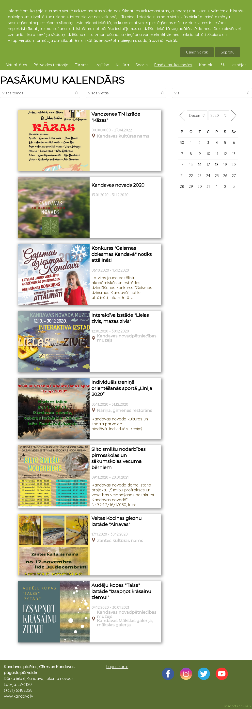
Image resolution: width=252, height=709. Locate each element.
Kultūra (122, 64)
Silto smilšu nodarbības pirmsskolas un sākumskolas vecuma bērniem (119, 458)
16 (199, 164)
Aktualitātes (16, 64)
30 (182, 142)
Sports (142, 64)
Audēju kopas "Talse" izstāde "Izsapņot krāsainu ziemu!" (121, 591)
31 (208, 186)
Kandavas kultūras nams (123, 136)
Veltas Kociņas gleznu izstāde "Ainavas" (117, 521)
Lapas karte (117, 666)
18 (217, 164)
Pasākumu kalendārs (173, 64)
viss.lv (247, 706)
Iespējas (239, 64)
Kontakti (206, 64)
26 (225, 175)
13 (234, 153)
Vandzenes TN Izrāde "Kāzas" (116, 117)
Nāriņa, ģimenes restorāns (124, 410)
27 (234, 175)
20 (234, 164)
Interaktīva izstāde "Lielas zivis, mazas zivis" (120, 318)
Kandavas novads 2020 (118, 185)
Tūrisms (82, 64)
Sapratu (227, 52)
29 (191, 186)
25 (217, 175)
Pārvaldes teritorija (51, 64)
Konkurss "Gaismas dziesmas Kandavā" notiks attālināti (122, 254)
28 (182, 186)
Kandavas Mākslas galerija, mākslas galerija (125, 623)
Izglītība (102, 64)
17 (208, 164)
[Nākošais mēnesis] (233, 115)
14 (182, 164)
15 (191, 164)
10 (208, 153)
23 (200, 175)
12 (225, 153)
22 (191, 175)
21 (182, 175)
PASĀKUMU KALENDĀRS (62, 80)
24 (208, 175)
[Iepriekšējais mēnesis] (182, 115)
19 (225, 164)
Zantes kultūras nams (120, 540)
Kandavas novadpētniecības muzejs (127, 338)
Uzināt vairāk (197, 52)
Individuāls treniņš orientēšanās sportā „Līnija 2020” (122, 388)
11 (216, 153)
